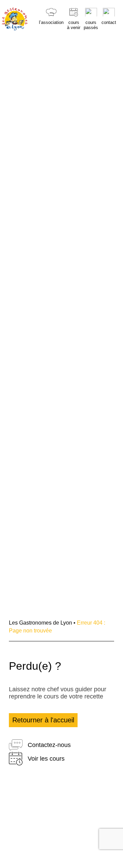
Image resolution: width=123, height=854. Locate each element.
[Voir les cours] (16, 758)
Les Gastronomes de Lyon (40, 623)
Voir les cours (46, 758)
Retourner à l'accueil (43, 720)
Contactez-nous (49, 745)
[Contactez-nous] (16, 745)
